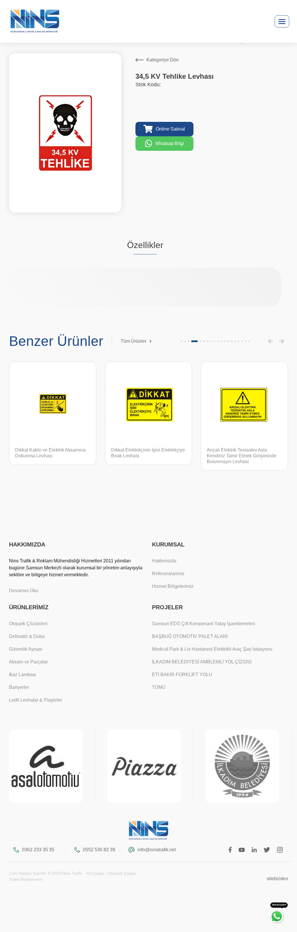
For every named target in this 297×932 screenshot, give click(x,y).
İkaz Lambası (22, 674)
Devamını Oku (23, 590)
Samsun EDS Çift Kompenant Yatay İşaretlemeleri (203, 623)
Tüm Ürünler (133, 341)
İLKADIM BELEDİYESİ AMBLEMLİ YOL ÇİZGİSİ (201, 661)
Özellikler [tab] (145, 245)
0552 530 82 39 (99, 849)
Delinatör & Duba (27, 636)
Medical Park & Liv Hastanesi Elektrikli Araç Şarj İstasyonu (212, 649)
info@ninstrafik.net (156, 849)
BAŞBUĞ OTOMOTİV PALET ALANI (190, 636)
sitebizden (277, 878)
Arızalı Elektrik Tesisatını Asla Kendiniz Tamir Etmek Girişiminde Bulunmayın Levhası (241, 455)
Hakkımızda (164, 560)
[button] (181, 341)
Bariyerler (19, 687)
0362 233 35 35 (38, 849)
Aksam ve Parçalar (28, 661)
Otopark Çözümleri (28, 623)
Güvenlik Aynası (25, 649)
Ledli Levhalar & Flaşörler (35, 700)
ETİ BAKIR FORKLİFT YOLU (182, 674)
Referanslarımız (168, 573)
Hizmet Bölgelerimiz (172, 586)
